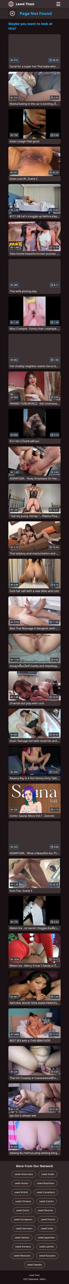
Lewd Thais (25, 4)
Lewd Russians (47, 1255)
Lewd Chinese (23, 1201)
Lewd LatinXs (46, 1246)
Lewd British (21, 1192)
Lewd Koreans (23, 1246)
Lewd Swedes (34, 1264)
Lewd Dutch (22, 1210)
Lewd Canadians (46, 1192)
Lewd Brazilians (45, 1183)
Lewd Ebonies (45, 1210)
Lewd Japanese (46, 1237)
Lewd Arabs (47, 1174)
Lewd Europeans (23, 1219)
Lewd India (47, 1228)
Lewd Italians (22, 1237)
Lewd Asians (21, 1183)
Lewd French (48, 1219)
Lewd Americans (24, 1174)
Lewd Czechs (46, 1201)
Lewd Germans (24, 1228)
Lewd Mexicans (22, 1255)
